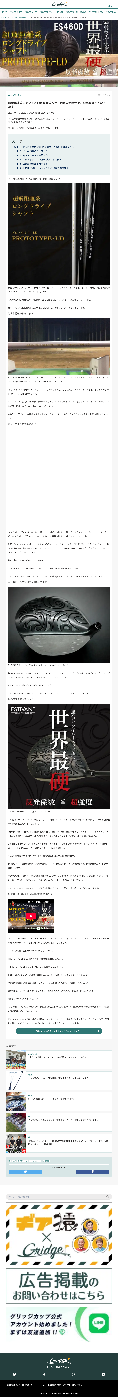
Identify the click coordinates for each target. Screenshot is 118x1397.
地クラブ (12, 1161)
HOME (3, 17)
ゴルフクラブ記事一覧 (18, 17)
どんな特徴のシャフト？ (35, 151)
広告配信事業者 (55, 1385)
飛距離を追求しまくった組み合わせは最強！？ (47, 167)
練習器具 (46, 1161)
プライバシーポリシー (39, 1385)
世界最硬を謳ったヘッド (35, 163)
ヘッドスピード (35, 1161)
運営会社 (66, 1385)
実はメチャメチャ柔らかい (36, 155)
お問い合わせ (77, 1385)
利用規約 (25, 1385)
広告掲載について (13, 1385)
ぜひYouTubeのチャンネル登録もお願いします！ (57, 1030)
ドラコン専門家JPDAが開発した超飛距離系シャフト (50, 147)
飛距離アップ (22, 1161)
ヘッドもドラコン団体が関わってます (42, 159)
